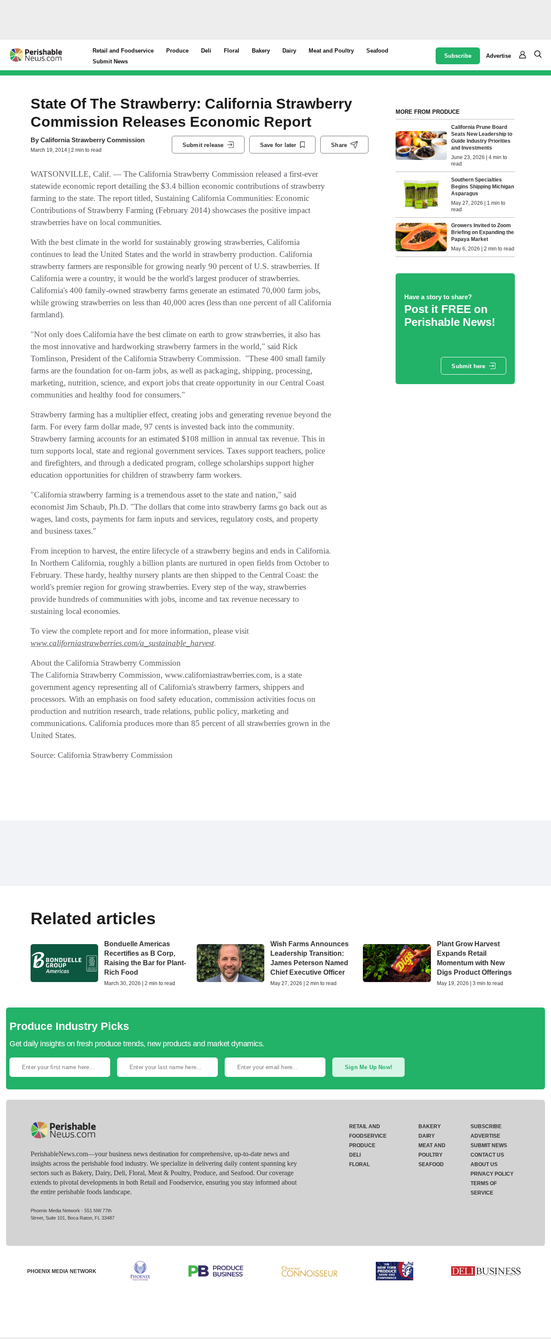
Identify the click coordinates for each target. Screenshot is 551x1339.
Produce (177, 50)
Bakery (261, 50)
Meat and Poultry (331, 50)
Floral (231, 50)
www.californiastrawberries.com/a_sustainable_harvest (122, 643)
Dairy (289, 50)
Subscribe (457, 56)
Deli (206, 50)
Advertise (498, 56)
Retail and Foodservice (123, 50)
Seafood (377, 50)
